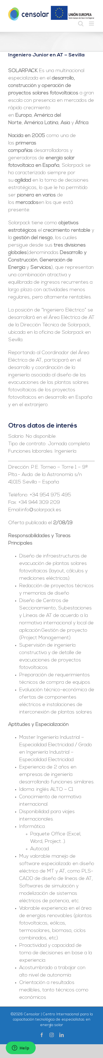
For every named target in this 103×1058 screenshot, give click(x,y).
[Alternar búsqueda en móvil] (80, 23)
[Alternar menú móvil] (92, 23)
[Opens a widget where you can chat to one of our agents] (20, 1048)
